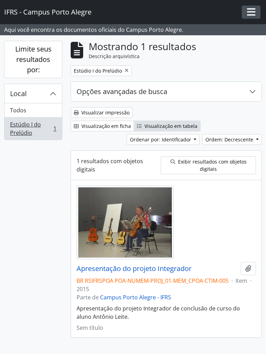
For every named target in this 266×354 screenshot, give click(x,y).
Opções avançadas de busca (122, 91)
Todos (18, 110)
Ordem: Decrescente (230, 139)
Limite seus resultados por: (33, 59)
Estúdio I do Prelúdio (33, 129)
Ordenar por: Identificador (161, 139)
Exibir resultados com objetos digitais (212, 165)
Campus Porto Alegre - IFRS (135, 297)
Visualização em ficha (105, 126)
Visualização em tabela (170, 126)
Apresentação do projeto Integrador (134, 268)
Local (18, 93)
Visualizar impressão (105, 112)
